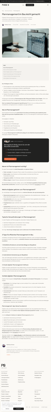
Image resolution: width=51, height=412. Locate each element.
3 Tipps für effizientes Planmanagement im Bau (11, 76)
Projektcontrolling (21, 382)
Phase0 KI (20, 400)
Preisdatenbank (4, 379)
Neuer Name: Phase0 (39, 400)
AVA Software (4, 373)
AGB (27, 407)
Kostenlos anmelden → (40, 1)
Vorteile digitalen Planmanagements (9, 78)
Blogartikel (20, 391)
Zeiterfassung (20, 379)
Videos (19, 396)
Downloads (20, 394)
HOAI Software (21, 373)
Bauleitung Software (8, 10)
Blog (3, 10)
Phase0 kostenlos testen (9, 159)
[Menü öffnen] (48, 5)
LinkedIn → (9, 354)
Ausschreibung (4, 382)
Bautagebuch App (38, 375)
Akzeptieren (18, 408)
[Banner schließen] (49, 1)
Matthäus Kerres (8, 24)
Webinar (19, 398)
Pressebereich (37, 394)
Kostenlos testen (30, 5)
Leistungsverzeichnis (5, 377)
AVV (29, 407)
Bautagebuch (38, 184)
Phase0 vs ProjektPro (5, 398)
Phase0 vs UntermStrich (6, 396)
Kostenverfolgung (4, 384)
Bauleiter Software (38, 373)
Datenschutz (10, 405)
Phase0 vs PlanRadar (5, 400)
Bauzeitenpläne (5, 332)
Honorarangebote (21, 375)
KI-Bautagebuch (38, 377)
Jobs (35, 396)
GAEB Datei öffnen (5, 386)
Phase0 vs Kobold (4, 394)
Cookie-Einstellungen (35, 407)
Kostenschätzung (4, 375)
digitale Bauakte (18, 335)
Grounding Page (38, 398)
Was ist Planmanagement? (8, 67)
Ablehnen (7, 408)
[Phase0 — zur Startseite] (5, 5)
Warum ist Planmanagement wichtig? (10, 69)
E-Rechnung (20, 377)
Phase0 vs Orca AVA (5, 391)
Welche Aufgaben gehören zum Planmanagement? (12, 71)
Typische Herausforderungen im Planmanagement (12, 74)
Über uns (36, 391)
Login (23, 5)
